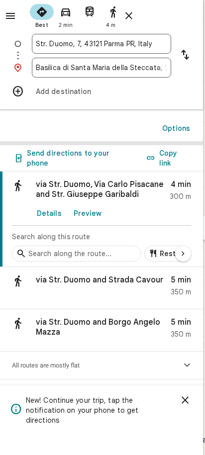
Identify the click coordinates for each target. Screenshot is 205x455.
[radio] (42, 15)
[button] (101, 288)
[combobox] (101, 44)
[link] (101, 219)
